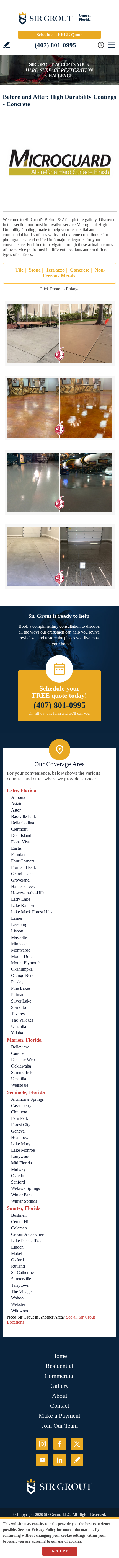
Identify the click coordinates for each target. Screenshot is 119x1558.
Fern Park (19, 1118)
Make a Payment (59, 1415)
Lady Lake (20, 899)
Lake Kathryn (23, 905)
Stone (35, 270)
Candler (18, 1053)
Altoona (18, 797)
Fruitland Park (23, 867)
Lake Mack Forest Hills (31, 912)
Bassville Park (23, 816)
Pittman (17, 994)
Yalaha (17, 1032)
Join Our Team (60, 1425)
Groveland (20, 880)
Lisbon (17, 931)
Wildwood (20, 1310)
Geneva (18, 1131)
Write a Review (6, 45)
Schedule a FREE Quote (59, 34)
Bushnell (19, 1215)
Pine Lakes (20, 988)
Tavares (18, 1013)
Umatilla (18, 1026)
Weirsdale (19, 1085)
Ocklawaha (21, 1066)
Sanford (18, 1182)
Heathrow (20, 1137)
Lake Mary (20, 1143)
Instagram (42, 1444)
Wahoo (17, 1298)
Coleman (19, 1228)
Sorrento (18, 1007)
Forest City (20, 1124)
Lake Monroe (23, 1150)
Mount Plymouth (26, 962)
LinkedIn (59, 1460)
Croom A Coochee (27, 1234)
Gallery (59, 1385)
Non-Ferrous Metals (74, 272)
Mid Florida (21, 1163)
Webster (18, 1304)
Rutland (18, 1266)
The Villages (22, 1020)
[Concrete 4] (60, 556)
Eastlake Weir (23, 1059)
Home (59, 1355)
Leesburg (19, 924)
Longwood (20, 1156)
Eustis (16, 848)
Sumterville (21, 1279)
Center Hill (20, 1221)
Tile (19, 270)
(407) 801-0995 (55, 45)
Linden (17, 1247)
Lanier (16, 918)
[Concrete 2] (60, 408)
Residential (59, 1365)
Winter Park (21, 1194)
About (59, 1395)
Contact (59, 1405)
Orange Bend (23, 975)
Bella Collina (22, 822)
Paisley (17, 982)
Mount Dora (22, 956)
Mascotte (19, 937)
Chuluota (19, 1112)
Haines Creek (23, 886)
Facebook (59, 1444)
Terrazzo (55, 270)
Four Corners (22, 861)
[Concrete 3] (60, 482)
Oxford (17, 1259)
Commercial (60, 1375)
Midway (18, 1169)
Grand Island (22, 873)
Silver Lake (21, 1001)
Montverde (20, 950)
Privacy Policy (44, 1530)
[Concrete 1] (60, 333)
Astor (16, 810)
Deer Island (21, 835)
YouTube (42, 1460)
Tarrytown (20, 1285)
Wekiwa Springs (25, 1188)
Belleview (20, 1047)
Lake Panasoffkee (26, 1240)
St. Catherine (22, 1272)
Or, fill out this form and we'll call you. (60, 713)
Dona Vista (21, 841)
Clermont (19, 829)
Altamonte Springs (27, 1099)
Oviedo (17, 1175)
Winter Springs (24, 1201)
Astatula (18, 803)
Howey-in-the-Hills (28, 892)
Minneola (19, 943)
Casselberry (21, 1105)
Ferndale (18, 854)
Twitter (77, 1444)
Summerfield (22, 1072)
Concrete (79, 270)
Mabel (16, 1253)
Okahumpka (22, 969)
